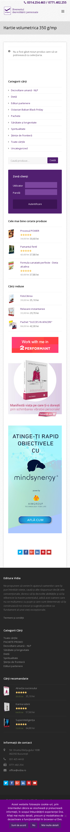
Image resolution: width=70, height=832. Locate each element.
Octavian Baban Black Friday (27, 109)
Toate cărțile (18, 141)
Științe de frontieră (21, 135)
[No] (65, 816)
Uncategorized (19, 148)
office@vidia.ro (17, 770)
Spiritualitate (18, 129)
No (33, 825)
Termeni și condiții (14, 617)
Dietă (14, 96)
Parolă (16, 192)
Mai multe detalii (50, 825)
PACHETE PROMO (13, 642)
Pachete (15, 116)
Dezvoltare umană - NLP (24, 90)
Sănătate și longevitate (24, 122)
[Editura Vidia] (28, 10)
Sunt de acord (18, 825)
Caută (53, 160)
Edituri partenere (20, 103)
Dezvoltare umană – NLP (17, 646)
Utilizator (18, 185)
